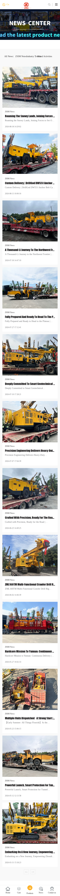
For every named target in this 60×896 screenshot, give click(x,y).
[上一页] (26, 871)
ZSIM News (19, 56)
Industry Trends (31, 56)
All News (8, 56)
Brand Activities (42, 56)
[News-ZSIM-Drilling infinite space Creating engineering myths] (30, 5)
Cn (8, 4)
